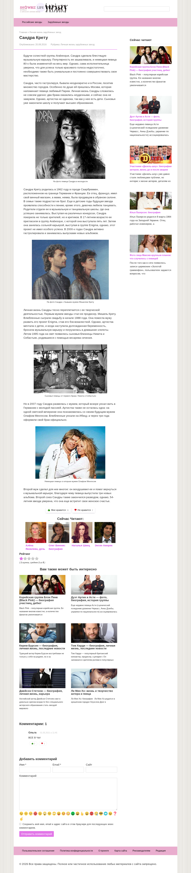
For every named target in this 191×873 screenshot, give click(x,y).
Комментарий (27, 775)
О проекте (103, 851)
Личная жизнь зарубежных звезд (78, 44)
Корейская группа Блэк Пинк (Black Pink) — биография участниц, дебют (38, 600)
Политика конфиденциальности (76, 851)
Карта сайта (121, 851)
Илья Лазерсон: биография (145, 212)
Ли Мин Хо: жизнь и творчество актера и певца (92, 692)
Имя (22, 764)
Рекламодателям (141, 851)
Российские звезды (32, 22)
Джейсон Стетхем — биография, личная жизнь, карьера (41, 692)
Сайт (89, 764)
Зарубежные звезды (58, 22)
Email (57, 764)
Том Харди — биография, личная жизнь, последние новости (93, 647)
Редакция (161, 851)
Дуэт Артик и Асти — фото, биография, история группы (90, 599)
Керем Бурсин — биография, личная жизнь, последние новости (42, 647)
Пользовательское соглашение (38, 851)
